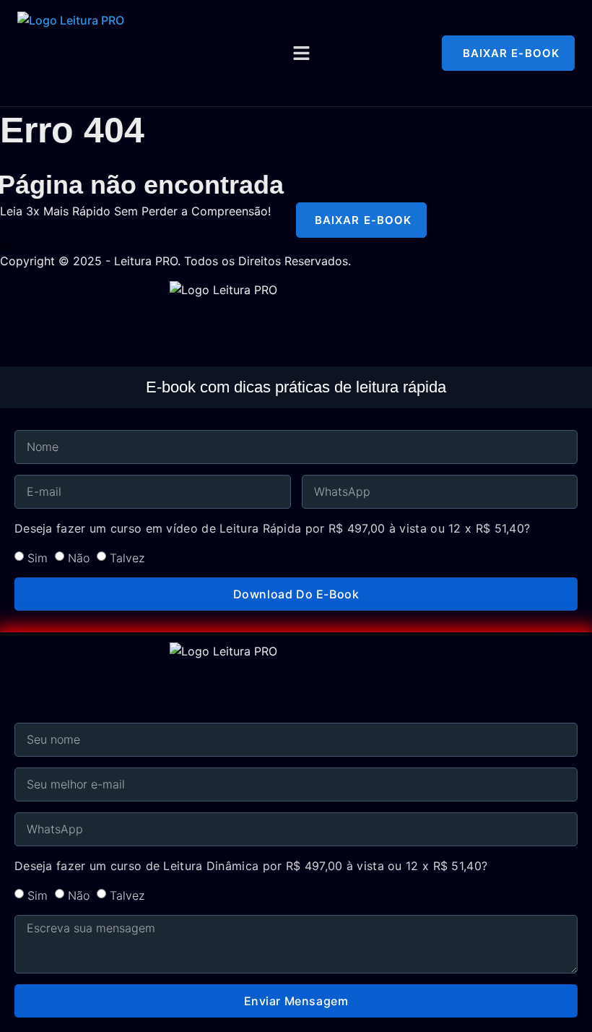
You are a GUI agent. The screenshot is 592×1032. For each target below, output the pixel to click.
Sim (37, 558)
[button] (301, 53)
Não (79, 558)
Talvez (127, 558)
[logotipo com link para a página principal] (166, 53)
